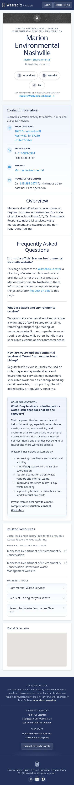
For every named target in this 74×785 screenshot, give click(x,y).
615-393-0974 (26, 153)
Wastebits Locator (49, 269)
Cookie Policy (59, 769)
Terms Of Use (31, 769)
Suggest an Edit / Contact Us (37, 718)
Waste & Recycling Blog (37, 737)
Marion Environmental (37, 59)
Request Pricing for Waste (37, 745)
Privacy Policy (15, 769)
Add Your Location (37, 714)
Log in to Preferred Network (37, 722)
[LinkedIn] (37, 779)
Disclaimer (45, 769)
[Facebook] (43, 779)
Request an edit (40, 291)
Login (47, 4)
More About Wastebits (44, 700)
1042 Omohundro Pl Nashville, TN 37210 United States (28, 135)
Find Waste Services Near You (37, 733)
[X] (31, 779)
